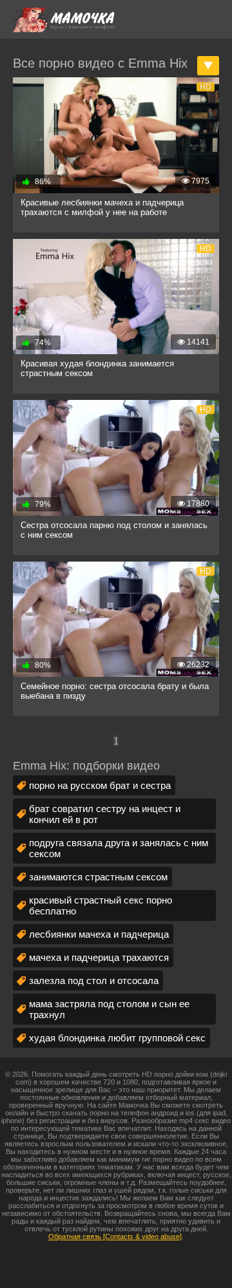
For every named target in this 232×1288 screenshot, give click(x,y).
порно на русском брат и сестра (100, 785)
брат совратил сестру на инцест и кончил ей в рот (104, 814)
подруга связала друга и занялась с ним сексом (118, 848)
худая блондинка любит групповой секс (117, 1037)
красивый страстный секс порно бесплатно (100, 905)
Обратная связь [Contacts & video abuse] (115, 1236)
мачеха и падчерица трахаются (99, 957)
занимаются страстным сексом (98, 876)
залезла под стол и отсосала (94, 980)
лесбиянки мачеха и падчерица (99, 934)
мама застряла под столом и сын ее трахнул (109, 1009)
